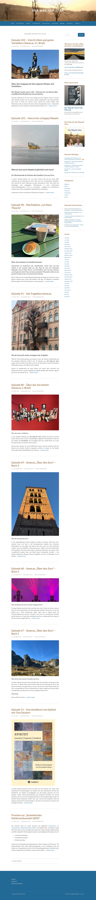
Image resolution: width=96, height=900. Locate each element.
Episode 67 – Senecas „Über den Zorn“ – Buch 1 (33, 632)
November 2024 (68, 277)
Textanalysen (36, 23)
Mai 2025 (66, 264)
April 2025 (67, 266)
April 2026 (67, 244)
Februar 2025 (67, 270)
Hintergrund (20, 23)
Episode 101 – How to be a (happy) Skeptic (35, 118)
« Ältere (16, 861)
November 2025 (68, 251)
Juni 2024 (66, 283)
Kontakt (13, 879)
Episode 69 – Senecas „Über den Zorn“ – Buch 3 (33, 464)
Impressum (14, 881)
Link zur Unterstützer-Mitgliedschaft (73, 67)
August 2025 (67, 257)
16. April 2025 (15, 821)
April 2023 (67, 296)
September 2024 (68, 281)
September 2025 (68, 255)
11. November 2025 (16, 468)
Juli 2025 (66, 259)
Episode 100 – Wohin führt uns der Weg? (74, 172)
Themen (28, 23)
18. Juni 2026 (15, 121)
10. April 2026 (15, 297)
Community (69, 23)
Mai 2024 (66, 285)
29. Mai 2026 (14, 211)
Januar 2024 (67, 290)
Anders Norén (75, 894)
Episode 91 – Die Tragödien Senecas (31, 293)
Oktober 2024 (67, 279)
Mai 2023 (66, 294)
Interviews (55, 23)
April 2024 (67, 287)
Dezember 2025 (68, 248)
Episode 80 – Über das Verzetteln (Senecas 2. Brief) (30, 386)
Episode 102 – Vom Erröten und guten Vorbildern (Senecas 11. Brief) (32, 41)
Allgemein (66, 184)
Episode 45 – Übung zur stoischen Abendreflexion (73, 225)
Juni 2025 (66, 261)
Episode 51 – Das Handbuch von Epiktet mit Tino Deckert (33, 711)
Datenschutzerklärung (16, 883)
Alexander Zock (25, 46)
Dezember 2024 (68, 274)
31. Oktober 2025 (16, 574)
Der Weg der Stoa (48, 10)
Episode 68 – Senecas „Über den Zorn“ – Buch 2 (33, 570)
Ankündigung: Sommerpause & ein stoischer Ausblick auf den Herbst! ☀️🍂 (74, 158)
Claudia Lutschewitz (69, 216)
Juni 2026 (66, 240)
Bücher (62, 23)
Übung (66, 197)
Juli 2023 (66, 292)
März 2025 (67, 268)
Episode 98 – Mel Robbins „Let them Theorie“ (31, 206)
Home (12, 23)
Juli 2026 (66, 237)
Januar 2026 (67, 246)
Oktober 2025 (67, 253)
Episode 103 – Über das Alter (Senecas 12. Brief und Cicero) (73, 162)
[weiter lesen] (53, 106)
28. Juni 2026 (15, 46)
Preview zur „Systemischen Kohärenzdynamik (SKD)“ (26, 817)
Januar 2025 (67, 272)
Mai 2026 (66, 242)
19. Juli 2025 (14, 715)
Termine (77, 23)
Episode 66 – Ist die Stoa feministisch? (73, 210)
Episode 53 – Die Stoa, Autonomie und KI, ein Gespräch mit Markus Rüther (73, 221)
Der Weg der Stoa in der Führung (73, 109)
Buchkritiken (46, 23)
